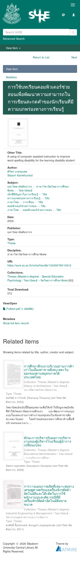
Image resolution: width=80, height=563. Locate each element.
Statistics (11, 77)
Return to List (41, 57)
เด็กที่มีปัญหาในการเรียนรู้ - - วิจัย (27, 194)
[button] (63, 14)
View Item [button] (12, 48)
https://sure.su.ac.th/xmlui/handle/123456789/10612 (39, 265)
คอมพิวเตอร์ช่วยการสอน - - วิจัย (26, 206)
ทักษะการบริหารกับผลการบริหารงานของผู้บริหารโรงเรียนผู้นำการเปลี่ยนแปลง (47, 441)
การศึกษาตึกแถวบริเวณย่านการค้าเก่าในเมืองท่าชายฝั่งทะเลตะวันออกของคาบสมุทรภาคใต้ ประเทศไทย (49, 371)
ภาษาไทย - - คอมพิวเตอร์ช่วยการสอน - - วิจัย (34, 210)
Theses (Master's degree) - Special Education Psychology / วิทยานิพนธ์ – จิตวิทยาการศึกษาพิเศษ (37, 278)
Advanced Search (14, 39)
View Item (12, 69)
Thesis (11, 243)
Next (74, 57)
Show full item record (16, 323)
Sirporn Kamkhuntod (20, 175)
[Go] (73, 32)
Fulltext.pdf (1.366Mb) (20, 309)
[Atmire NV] (66, 548)
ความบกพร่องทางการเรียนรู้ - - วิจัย (28, 198)
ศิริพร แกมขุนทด (17, 171)
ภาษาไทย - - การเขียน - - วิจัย (25, 202)
